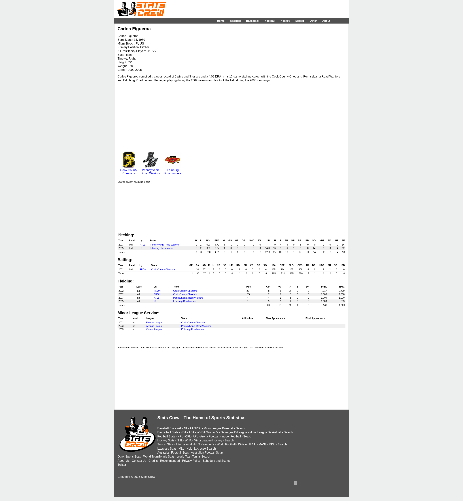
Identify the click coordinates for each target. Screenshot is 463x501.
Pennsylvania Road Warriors (150, 172)
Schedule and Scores (216, 460)
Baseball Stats (166, 428)
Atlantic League (154, 326)
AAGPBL (195, 428)
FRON (143, 269)
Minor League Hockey (208, 440)
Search (240, 428)
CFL (188, 436)
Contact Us (139, 460)
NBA (183, 432)
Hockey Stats (165, 440)
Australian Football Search (208, 452)
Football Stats (166, 436)
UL (141, 248)
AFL (195, 436)
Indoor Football (231, 436)
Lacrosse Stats (166, 448)
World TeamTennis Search (194, 456)
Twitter (122, 464)
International (184, 444)
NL (186, 428)
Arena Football (209, 436)
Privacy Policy (191, 460)
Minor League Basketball (265, 432)
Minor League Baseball (218, 428)
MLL (181, 448)
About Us (123, 460)
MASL (262, 444)
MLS (197, 444)
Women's (208, 444)
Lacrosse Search (205, 448)
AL (180, 428)
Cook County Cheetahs (128, 172)
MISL (272, 444)
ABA (191, 432)
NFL (180, 436)
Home (220, 20)
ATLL (142, 244)
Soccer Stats (165, 444)
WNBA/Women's (207, 432)
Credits (153, 460)
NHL (179, 440)
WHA (188, 440)
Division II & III (247, 444)
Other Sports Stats (129, 456)
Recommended (170, 460)
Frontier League (154, 322)
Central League (154, 329)
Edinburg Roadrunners (172, 172)
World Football (226, 444)
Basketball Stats (167, 432)
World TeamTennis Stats (158, 456)
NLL (189, 448)
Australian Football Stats (173, 452)
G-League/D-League (234, 432)
